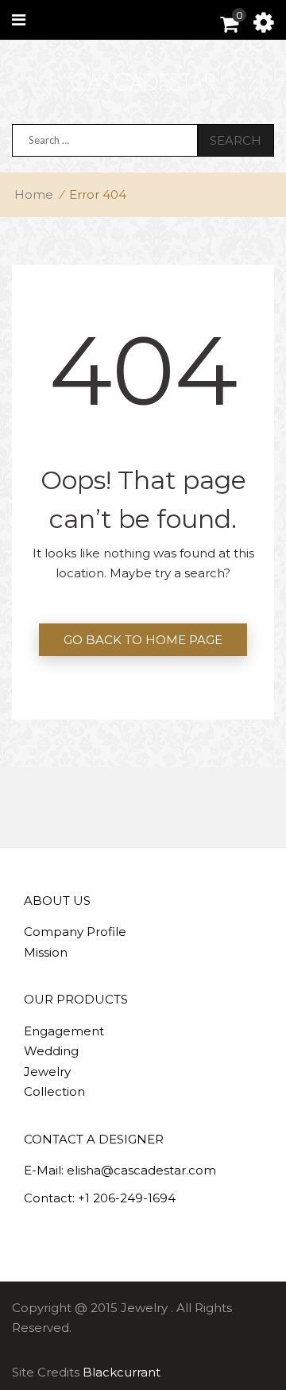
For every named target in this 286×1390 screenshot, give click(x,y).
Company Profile (75, 931)
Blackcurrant (121, 1372)
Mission (46, 952)
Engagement (64, 1031)
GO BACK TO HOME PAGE (143, 639)
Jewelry (47, 1071)
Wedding (51, 1050)
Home (33, 194)
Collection (54, 1091)
